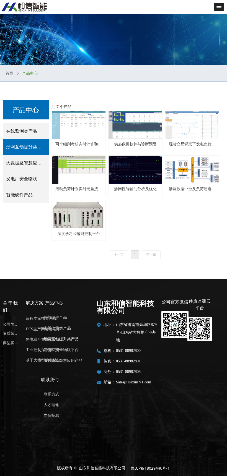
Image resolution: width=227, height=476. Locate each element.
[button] (219, 7)
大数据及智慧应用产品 (27, 163)
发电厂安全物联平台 (26, 178)
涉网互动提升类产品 (26, 147)
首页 (9, 73)
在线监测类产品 (21, 131)
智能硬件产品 (19, 194)
